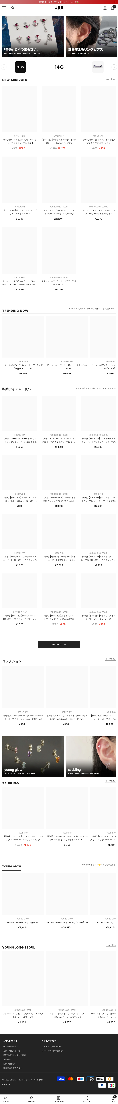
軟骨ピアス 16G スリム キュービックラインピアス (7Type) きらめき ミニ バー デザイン (67, 717)
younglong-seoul (59, 206)
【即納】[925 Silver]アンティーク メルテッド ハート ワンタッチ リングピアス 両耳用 (98, 440)
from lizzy (19, 435)
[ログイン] (105, 8)
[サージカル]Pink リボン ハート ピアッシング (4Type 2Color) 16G (23, 367)
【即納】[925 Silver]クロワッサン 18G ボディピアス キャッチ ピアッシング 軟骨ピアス (98, 499)
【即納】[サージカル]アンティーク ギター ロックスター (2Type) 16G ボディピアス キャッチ (20, 499)
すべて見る (111, 945)
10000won (20, 206)
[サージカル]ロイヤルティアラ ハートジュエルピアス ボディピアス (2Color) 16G (20, 141)
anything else (20, 612)
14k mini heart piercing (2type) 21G (23, 922)
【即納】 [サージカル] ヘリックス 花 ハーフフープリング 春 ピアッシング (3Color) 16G (67, 838)
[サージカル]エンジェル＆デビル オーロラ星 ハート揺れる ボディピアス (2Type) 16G (59, 141)
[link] (31, 1099)
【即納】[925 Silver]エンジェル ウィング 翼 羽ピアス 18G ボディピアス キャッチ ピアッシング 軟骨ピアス (59, 440)
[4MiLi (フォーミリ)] (33, 36)
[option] (20, 67)
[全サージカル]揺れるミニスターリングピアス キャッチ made (20, 212)
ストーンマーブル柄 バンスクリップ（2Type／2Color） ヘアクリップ (59, 212)
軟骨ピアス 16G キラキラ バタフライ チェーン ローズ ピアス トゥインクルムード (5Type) (23, 717)
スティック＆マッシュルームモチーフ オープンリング (59, 283)
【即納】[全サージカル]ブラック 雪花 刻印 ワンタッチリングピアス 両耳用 (59, 499)
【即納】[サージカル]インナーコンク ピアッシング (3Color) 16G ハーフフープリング (23, 838)
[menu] (4, 8)
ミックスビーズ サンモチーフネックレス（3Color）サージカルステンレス (98, 212)
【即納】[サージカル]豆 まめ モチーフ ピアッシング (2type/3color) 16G (59, 617)
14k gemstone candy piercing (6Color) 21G (67, 922)
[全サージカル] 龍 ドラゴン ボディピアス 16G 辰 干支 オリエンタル (98, 141)
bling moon (67, 361)
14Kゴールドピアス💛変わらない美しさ (99, 864)
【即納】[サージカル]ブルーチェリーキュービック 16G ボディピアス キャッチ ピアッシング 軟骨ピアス (20, 558)
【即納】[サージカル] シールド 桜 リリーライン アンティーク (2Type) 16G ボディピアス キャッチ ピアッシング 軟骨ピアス (19, 440)
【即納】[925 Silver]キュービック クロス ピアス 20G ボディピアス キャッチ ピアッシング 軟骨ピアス (98, 558)
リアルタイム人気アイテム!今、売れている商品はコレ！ (92, 308)
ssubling (23, 361)
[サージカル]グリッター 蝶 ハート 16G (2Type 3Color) (67, 367)
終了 (115, 2)
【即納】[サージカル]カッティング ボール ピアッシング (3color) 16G (98, 617)
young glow (23, 918)
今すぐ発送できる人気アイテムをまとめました (96, 388)
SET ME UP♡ (19, 136)
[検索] (13, 8)
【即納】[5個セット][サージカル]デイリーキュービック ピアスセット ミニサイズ (59, 558)
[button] (114, 67)
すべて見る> (110, 79)
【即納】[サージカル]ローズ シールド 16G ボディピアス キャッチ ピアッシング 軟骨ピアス (19, 617)
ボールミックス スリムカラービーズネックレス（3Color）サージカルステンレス (19, 283)
